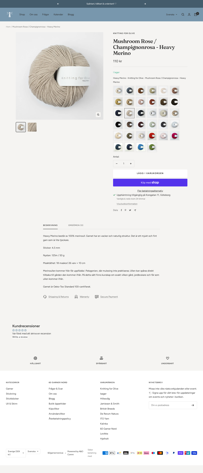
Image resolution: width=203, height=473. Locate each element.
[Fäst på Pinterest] (125, 210)
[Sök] (183, 14)
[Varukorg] (195, 14)
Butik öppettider (57, 403)
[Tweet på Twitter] (130, 210)
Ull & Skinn (11, 403)
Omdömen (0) (75, 225)
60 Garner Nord (108, 428)
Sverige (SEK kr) (14, 453)
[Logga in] (189, 14)
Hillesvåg (105, 398)
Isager (103, 393)
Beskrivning (50, 225)
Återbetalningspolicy (60, 418)
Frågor (45, 14)
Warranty (84, 296)
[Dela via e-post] (135, 210)
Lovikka (104, 433)
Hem (8, 27)
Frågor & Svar (56, 388)
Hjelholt (104, 438)
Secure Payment (109, 296)
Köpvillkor (54, 408)
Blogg (71, 14)
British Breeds (107, 408)
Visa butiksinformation (127, 204)
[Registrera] (193, 405)
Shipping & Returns (58, 296)
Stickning (11, 393)
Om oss (33, 14)
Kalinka (104, 423)
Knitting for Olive (124, 33)
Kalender (58, 14)
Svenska (170, 14)
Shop (22, 14)
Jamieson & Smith (109, 403)
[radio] (118, 91)
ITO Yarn (104, 418)
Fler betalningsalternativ (150, 190)
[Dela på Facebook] (121, 210)
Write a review (20, 337)
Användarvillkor (57, 413)
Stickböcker (12, 398)
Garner (9, 388)
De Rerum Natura (109, 413)
